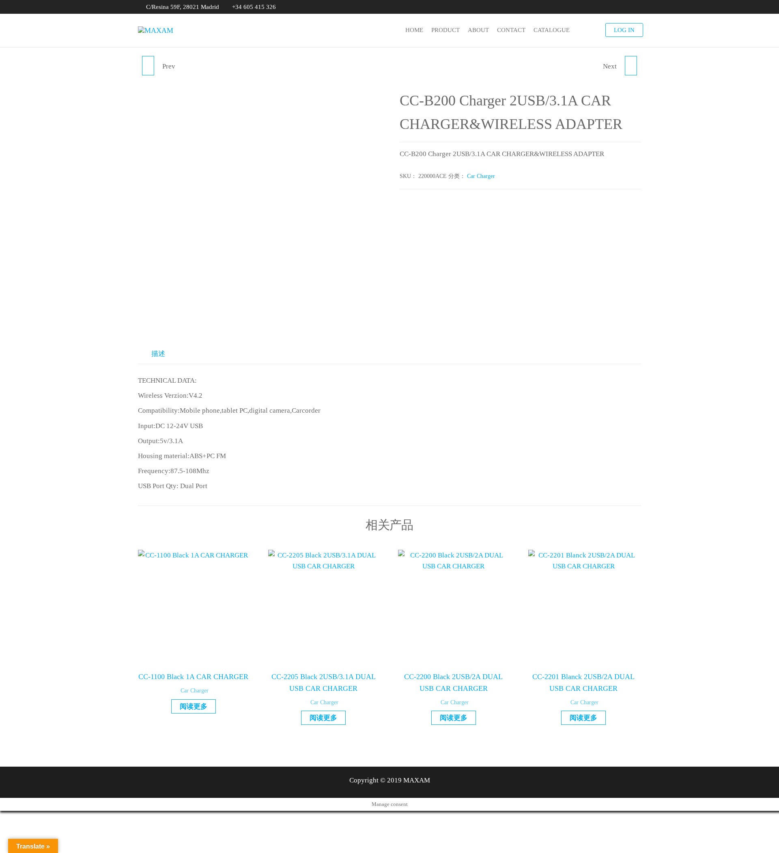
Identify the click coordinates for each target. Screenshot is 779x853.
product (445, 30)
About (478, 30)
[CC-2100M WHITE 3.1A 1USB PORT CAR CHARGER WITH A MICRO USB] (631, 65)
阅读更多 (193, 706)
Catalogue (552, 30)
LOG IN (624, 30)
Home (414, 30)
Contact (511, 30)
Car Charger (481, 176)
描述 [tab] (158, 354)
